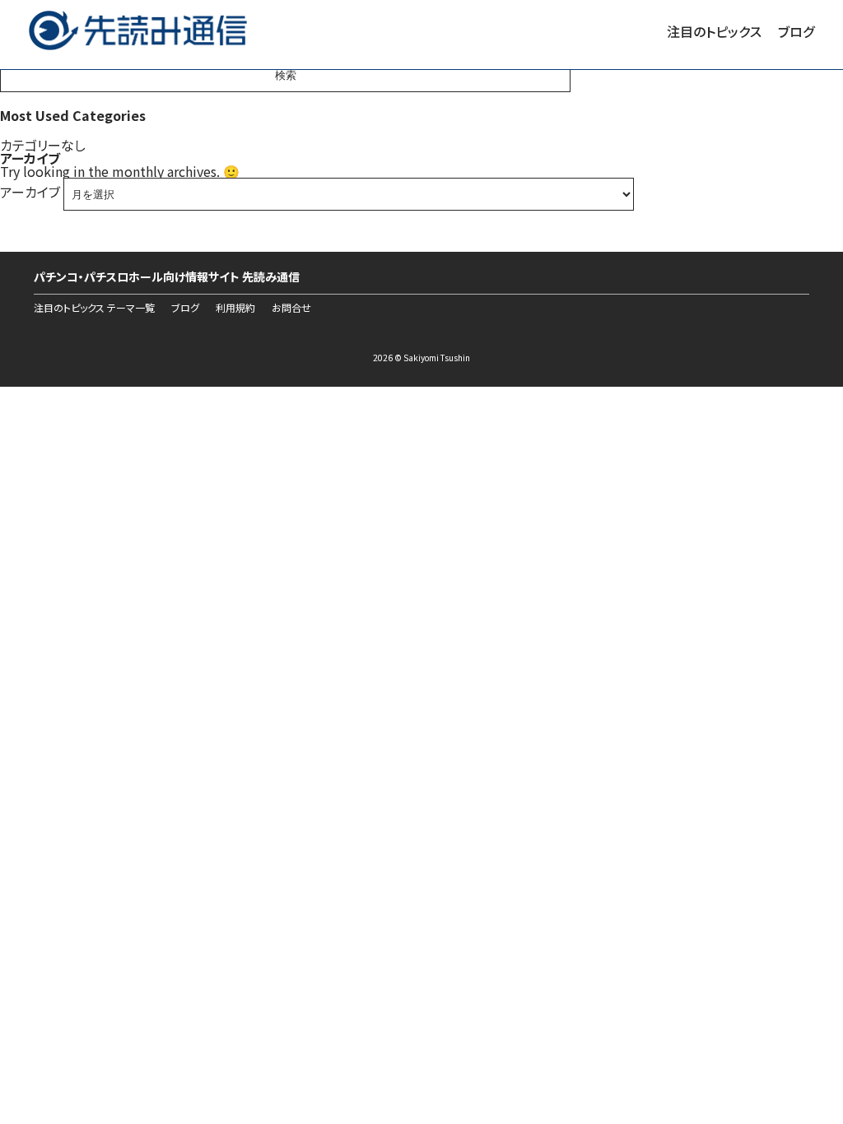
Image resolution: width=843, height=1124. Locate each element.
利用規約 (235, 308)
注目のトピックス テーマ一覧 (94, 308)
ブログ (796, 31)
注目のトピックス (714, 31)
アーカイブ (30, 192)
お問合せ (291, 308)
